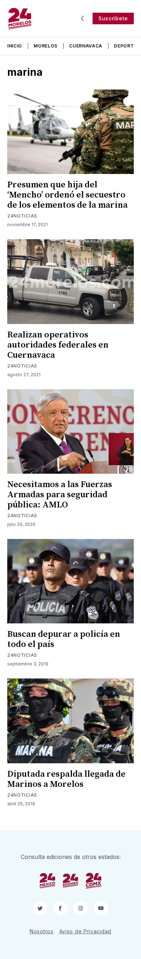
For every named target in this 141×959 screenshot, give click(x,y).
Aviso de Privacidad (85, 931)
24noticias (22, 216)
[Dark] (84, 18)
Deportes (127, 46)
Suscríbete (113, 18)
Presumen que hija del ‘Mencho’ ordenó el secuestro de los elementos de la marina (67, 195)
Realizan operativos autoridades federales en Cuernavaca (57, 345)
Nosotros (42, 931)
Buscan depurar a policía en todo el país (63, 639)
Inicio (14, 46)
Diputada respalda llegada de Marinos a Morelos (66, 779)
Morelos (45, 46)
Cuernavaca (85, 46)
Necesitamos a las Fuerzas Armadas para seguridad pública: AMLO (59, 494)
